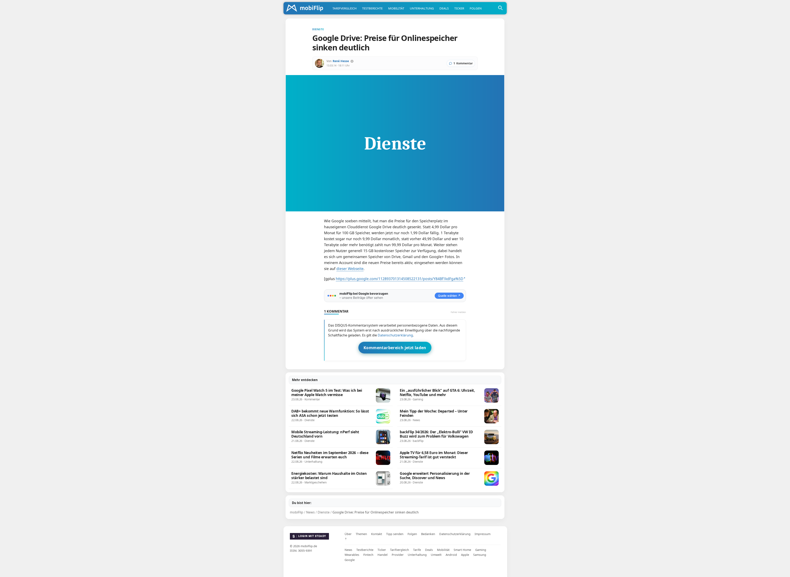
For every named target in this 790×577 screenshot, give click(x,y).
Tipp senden (394, 534)
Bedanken (428, 534)
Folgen (476, 8)
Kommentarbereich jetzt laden (395, 347)
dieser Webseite (350, 268)
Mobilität (396, 8)
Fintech (368, 555)
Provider (398, 555)
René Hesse (341, 61)
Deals (444, 8)
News (348, 550)
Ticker (459, 8)
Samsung (479, 555)
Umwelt (436, 555)
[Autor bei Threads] (352, 61)
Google (350, 560)
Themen (361, 534)
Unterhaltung (422, 8)
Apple (465, 555)
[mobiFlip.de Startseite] (306, 8)
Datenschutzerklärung (395, 335)
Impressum (482, 534)
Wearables (352, 555)
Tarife (417, 550)
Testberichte (372, 8)
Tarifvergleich (344, 8)
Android (451, 555)
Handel (383, 555)
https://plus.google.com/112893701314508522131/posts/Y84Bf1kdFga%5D (399, 278)
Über (348, 534)
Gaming (480, 550)
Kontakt (376, 534)
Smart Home (462, 550)
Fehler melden (458, 312)
